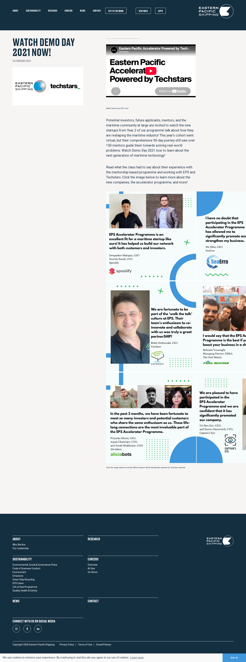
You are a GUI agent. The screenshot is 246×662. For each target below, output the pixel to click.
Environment (19, 572)
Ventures (143, 10)
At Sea (91, 568)
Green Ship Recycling (24, 579)
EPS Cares (18, 583)
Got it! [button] (234, 657)
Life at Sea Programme (25, 587)
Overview (93, 564)
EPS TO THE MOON (116, 10)
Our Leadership (21, 548)
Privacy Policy (67, 644)
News (82, 10)
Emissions (18, 575)
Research (52, 10)
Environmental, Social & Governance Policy (35, 564)
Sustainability (33, 10)
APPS (160, 10)
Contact (97, 10)
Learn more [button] (137, 657)
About (15, 10)
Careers (68, 10)
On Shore (93, 572)
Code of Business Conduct (26, 568)
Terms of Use (85, 644)
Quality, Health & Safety (25, 590)
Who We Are (19, 544)
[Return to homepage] (216, 18)
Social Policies (103, 644)
